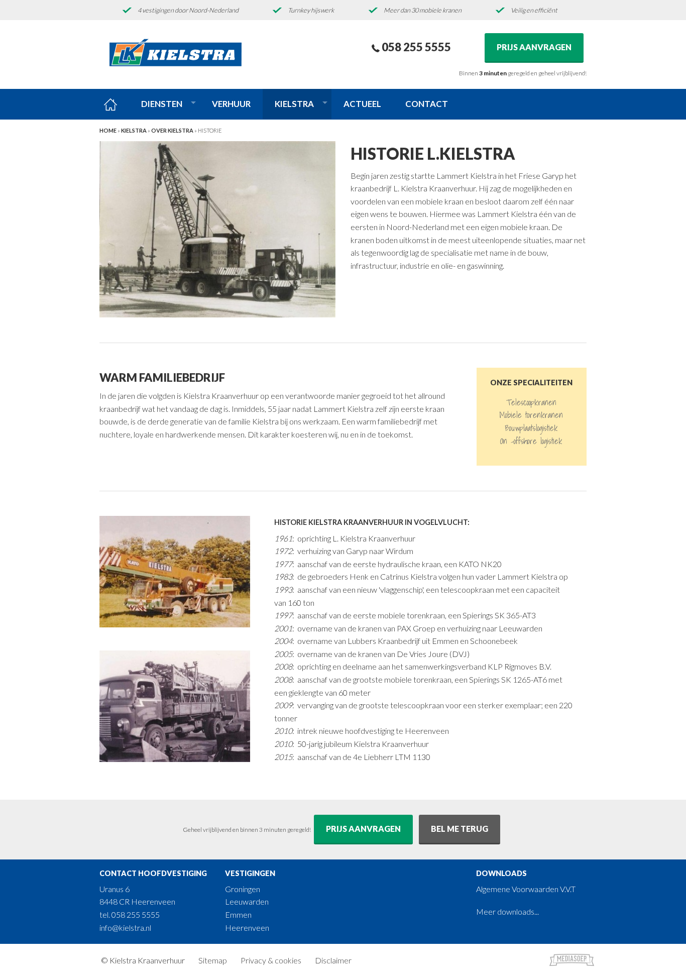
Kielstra (294, 103)
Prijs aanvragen (534, 47)
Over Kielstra (172, 130)
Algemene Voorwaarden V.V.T (526, 889)
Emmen (238, 914)
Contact (426, 103)
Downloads (501, 873)
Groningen (242, 889)
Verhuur (231, 103)
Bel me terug (459, 828)
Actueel (362, 103)
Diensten (161, 103)
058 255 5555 (415, 47)
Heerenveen (247, 927)
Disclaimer (333, 960)
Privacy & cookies (271, 960)
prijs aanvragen (363, 828)
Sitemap (212, 960)
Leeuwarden (247, 901)
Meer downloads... (507, 911)
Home (108, 130)
